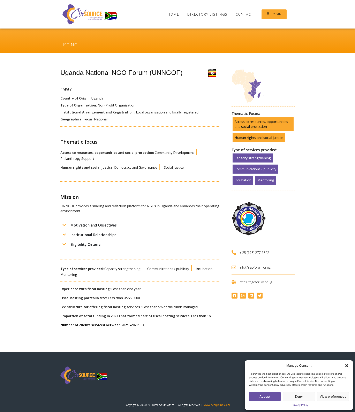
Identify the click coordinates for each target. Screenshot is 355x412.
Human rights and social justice (259, 137)
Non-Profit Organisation (116, 105)
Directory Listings (207, 14)
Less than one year (126, 289)
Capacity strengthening (122, 269)
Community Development (174, 152)
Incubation (204, 269)
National (100, 119)
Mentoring (68, 274)
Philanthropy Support (77, 158)
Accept (264, 396)
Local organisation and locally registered (167, 112)
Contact (244, 14)
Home (173, 14)
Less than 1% (201, 316)
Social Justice (174, 167)
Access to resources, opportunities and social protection (261, 124)
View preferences (333, 396)
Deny (299, 396)
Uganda (97, 98)
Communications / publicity (168, 269)
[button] (347, 366)
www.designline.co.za (217, 405)
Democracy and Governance (135, 167)
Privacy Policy (300, 404)
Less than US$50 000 (124, 298)
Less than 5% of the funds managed (170, 307)
